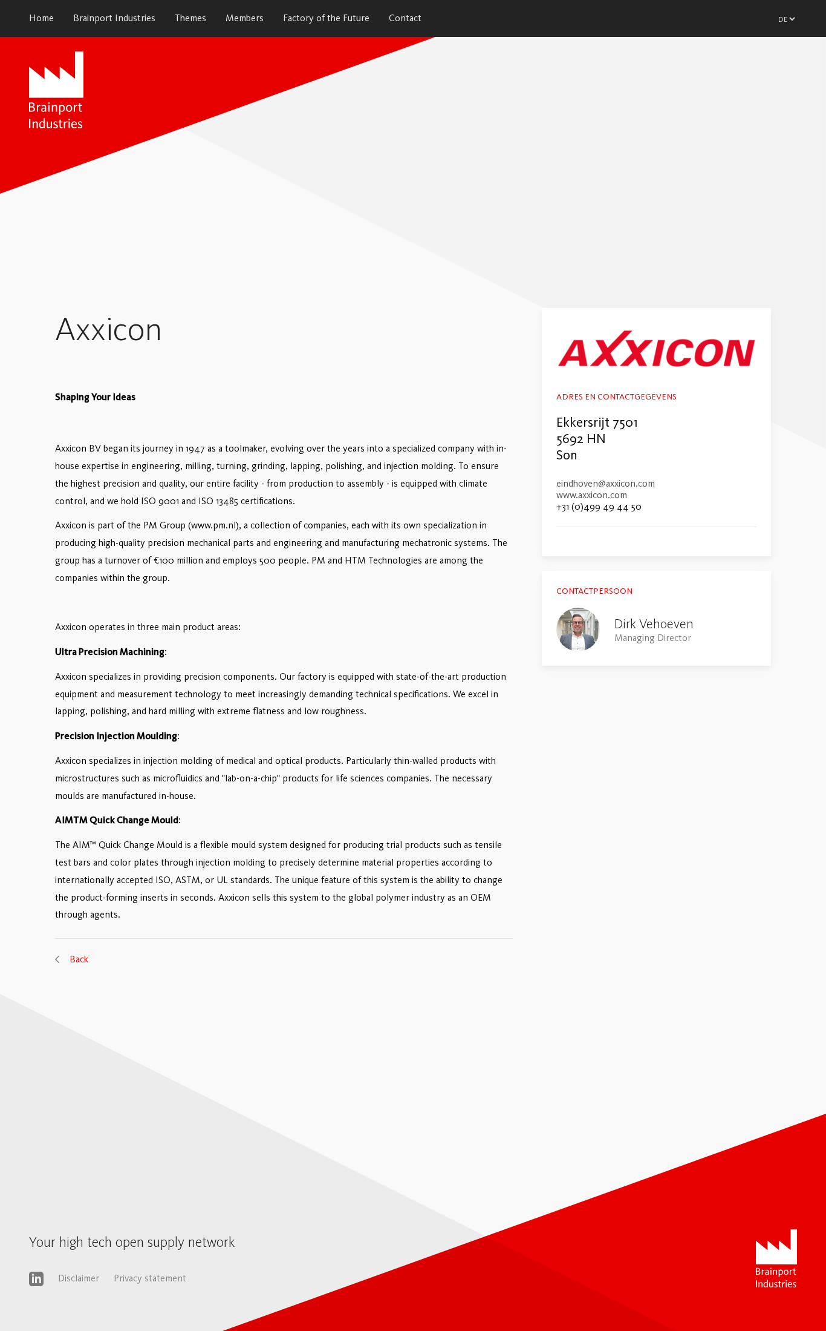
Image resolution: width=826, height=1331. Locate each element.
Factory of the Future (326, 18)
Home (41, 18)
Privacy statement (150, 1278)
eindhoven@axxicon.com (605, 483)
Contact (405, 18)
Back (79, 959)
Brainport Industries (114, 18)
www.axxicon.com (591, 495)
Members (245, 18)
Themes (190, 18)
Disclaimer (78, 1278)
